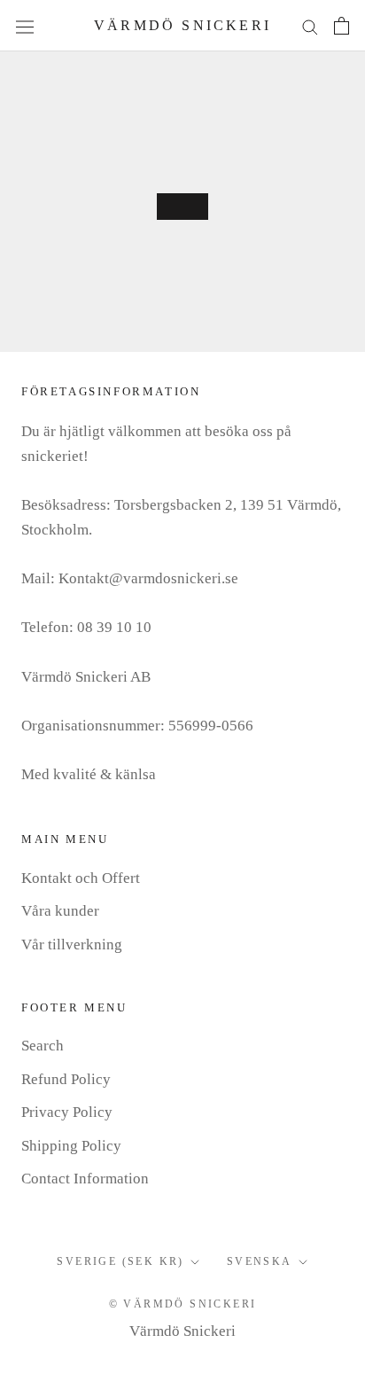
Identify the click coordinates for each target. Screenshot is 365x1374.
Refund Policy (66, 1079)
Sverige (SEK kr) (120, 1261)
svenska (259, 1261)
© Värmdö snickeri (183, 1304)
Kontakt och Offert (80, 878)
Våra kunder (60, 910)
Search (42, 1045)
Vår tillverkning (71, 944)
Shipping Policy (71, 1145)
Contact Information (85, 1178)
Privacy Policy (67, 1112)
